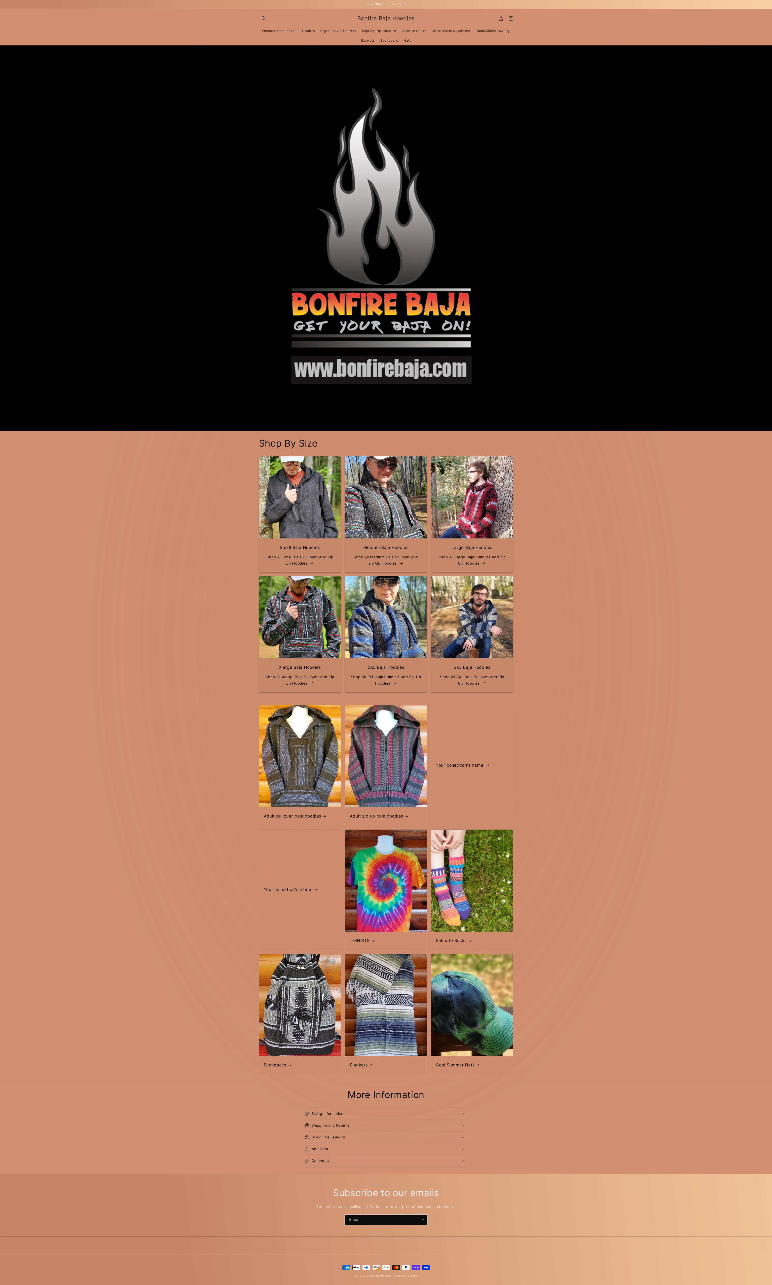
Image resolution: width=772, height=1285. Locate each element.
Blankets (359, 1064)
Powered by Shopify (405, 1275)
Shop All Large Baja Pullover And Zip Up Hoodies (472, 560)
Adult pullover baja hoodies (292, 816)
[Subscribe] (422, 1219)
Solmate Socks (451, 940)
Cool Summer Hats (455, 1064)
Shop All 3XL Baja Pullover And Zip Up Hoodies (472, 680)
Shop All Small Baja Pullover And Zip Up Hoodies (299, 560)
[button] (264, 18)
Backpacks (275, 1064)
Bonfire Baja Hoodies (379, 1275)
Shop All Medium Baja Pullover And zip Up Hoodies (386, 560)
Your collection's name (460, 765)
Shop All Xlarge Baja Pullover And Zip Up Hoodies (299, 680)
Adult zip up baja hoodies (376, 816)
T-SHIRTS (360, 940)
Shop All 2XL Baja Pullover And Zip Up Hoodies (386, 680)
